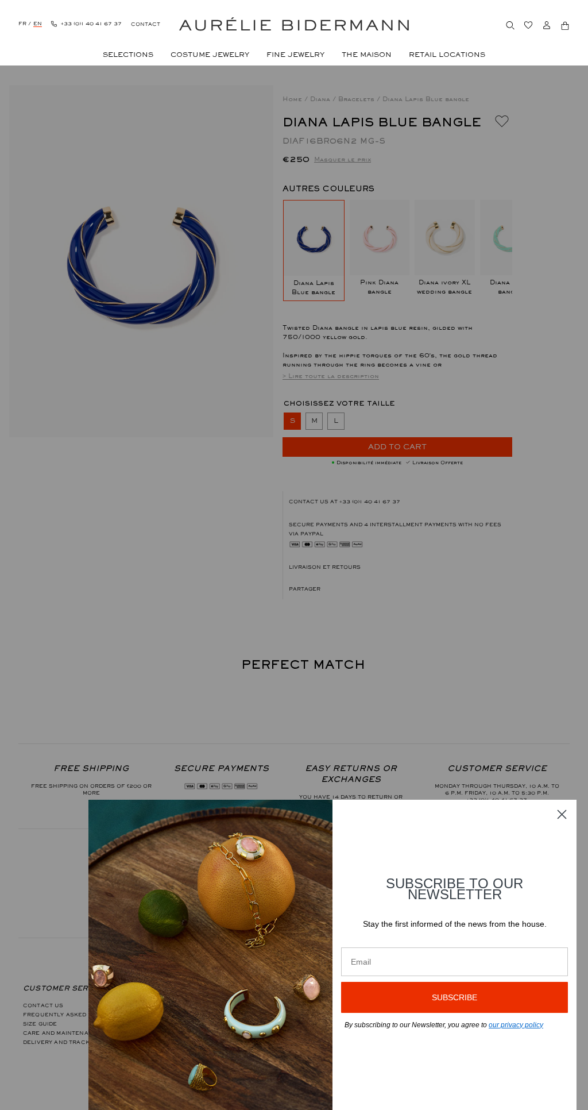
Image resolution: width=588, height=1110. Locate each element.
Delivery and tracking (61, 1042)
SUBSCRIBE (454, 997)
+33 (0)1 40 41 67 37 (369, 501)
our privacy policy (516, 1025)
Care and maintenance (62, 1033)
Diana (321, 98)
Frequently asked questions (74, 1015)
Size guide (40, 1024)
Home (293, 98)
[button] (397, 588)
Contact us (43, 1005)
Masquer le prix (342, 159)
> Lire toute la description (331, 375)
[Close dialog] (562, 814)
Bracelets (357, 98)
